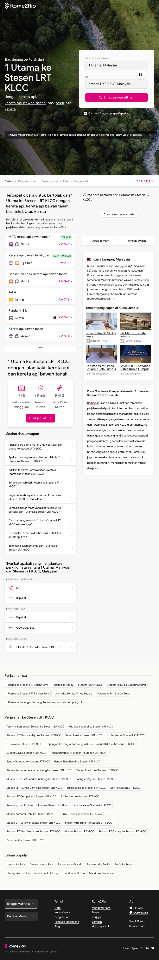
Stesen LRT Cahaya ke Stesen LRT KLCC (122, 831)
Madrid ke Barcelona (101, 873)
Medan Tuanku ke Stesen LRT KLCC (97, 770)
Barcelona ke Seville (99, 864)
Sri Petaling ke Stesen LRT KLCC (80, 796)
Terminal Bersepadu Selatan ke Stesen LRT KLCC (35, 726)
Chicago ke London (18, 873)
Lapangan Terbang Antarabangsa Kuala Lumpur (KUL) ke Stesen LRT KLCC (91, 744)
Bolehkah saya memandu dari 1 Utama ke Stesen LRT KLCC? (33, 547)
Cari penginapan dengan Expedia (108, 113)
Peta (66, 181)
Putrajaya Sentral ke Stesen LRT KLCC (91, 726)
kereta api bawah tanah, (26, 103)
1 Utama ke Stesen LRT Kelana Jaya (27, 684)
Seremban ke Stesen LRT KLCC (84, 735)
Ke (87, 77)
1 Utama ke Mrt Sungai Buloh (113, 693)
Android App (140, 913)
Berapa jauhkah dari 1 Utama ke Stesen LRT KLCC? (34, 484)
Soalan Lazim (50, 181)
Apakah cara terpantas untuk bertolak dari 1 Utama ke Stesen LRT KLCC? (34, 459)
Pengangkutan (27, 181)
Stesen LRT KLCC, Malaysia (110, 84)
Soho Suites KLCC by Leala (101, 334)
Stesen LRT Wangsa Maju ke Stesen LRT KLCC (33, 735)
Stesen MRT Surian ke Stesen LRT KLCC (88, 822)
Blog (57, 926)
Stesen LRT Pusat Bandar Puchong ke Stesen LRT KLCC (39, 779)
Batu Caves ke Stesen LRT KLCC (92, 805)
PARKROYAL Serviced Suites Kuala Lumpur (135, 367)
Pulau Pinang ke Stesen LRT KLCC (82, 814)
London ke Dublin (74, 873)
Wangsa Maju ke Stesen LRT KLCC (97, 779)
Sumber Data (137, 926)
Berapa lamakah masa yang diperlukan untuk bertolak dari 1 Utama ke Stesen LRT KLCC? (35, 509)
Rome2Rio (93, 403)
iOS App (137, 908)
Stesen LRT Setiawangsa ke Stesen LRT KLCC (33, 822)
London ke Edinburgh (47, 873)
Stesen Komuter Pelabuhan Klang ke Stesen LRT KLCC (39, 770)
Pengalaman (61, 917)
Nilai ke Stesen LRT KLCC (79, 831)
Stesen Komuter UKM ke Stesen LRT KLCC (31, 814)
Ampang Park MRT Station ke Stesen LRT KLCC (78, 752)
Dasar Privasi (129, 134)
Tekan (95, 912)
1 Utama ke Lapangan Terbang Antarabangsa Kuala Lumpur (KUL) (45, 702)
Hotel (57, 907)
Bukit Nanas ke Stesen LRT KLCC (86, 787)
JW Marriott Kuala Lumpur (133, 334)
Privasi (126, 948)
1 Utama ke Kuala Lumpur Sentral (126, 684)
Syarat (135, 948)
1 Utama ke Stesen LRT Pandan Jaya (27, 693)
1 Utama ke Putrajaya (90, 684)
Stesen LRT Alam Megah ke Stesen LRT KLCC (33, 831)
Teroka (144, 181)
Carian (9, 181)
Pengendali (81, 181)
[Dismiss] (150, 134)
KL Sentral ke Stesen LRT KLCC (125, 735)
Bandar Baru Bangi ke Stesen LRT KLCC (77, 761)
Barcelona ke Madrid (70, 864)
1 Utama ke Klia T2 (62, 684)
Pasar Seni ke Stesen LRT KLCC (25, 840)
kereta (10, 109)
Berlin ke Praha (123, 864)
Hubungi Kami (100, 926)
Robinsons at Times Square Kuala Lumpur (101, 367)
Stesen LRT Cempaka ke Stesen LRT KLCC (31, 796)
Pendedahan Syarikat (46, 951)
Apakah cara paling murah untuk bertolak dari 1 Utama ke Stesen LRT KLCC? (36, 446)
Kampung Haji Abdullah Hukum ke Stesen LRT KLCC (37, 805)
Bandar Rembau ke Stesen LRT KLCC (28, 761)
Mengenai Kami (101, 907)
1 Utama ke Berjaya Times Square (72, 693)
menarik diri (108, 134)
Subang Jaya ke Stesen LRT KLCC (26, 752)
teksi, (60, 103)
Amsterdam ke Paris (42, 864)
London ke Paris (15, 864)
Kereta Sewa (62, 912)
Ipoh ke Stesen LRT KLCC (125, 787)
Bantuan (97, 921)
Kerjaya (96, 917)
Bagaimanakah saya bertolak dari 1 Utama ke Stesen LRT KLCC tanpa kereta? (35, 497)
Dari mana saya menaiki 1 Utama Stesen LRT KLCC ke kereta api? (34, 522)
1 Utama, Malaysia (103, 65)
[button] (116, 97)
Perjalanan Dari (97, 58)
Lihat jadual (37, 418)
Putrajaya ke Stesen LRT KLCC (24, 744)
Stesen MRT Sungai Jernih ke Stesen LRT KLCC (34, 787)
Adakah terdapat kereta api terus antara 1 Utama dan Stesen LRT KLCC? (33, 472)
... (113, 299)
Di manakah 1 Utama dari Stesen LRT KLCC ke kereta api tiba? (35, 535)
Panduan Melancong (66, 921)
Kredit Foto (136, 921)
